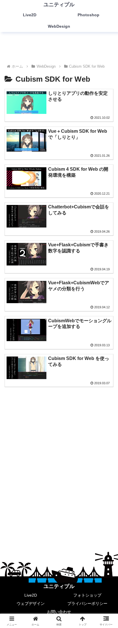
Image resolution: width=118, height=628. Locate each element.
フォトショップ (87, 595)
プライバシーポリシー (87, 603)
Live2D (30, 595)
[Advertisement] (59, 459)
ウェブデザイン (31, 603)
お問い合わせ (59, 611)
